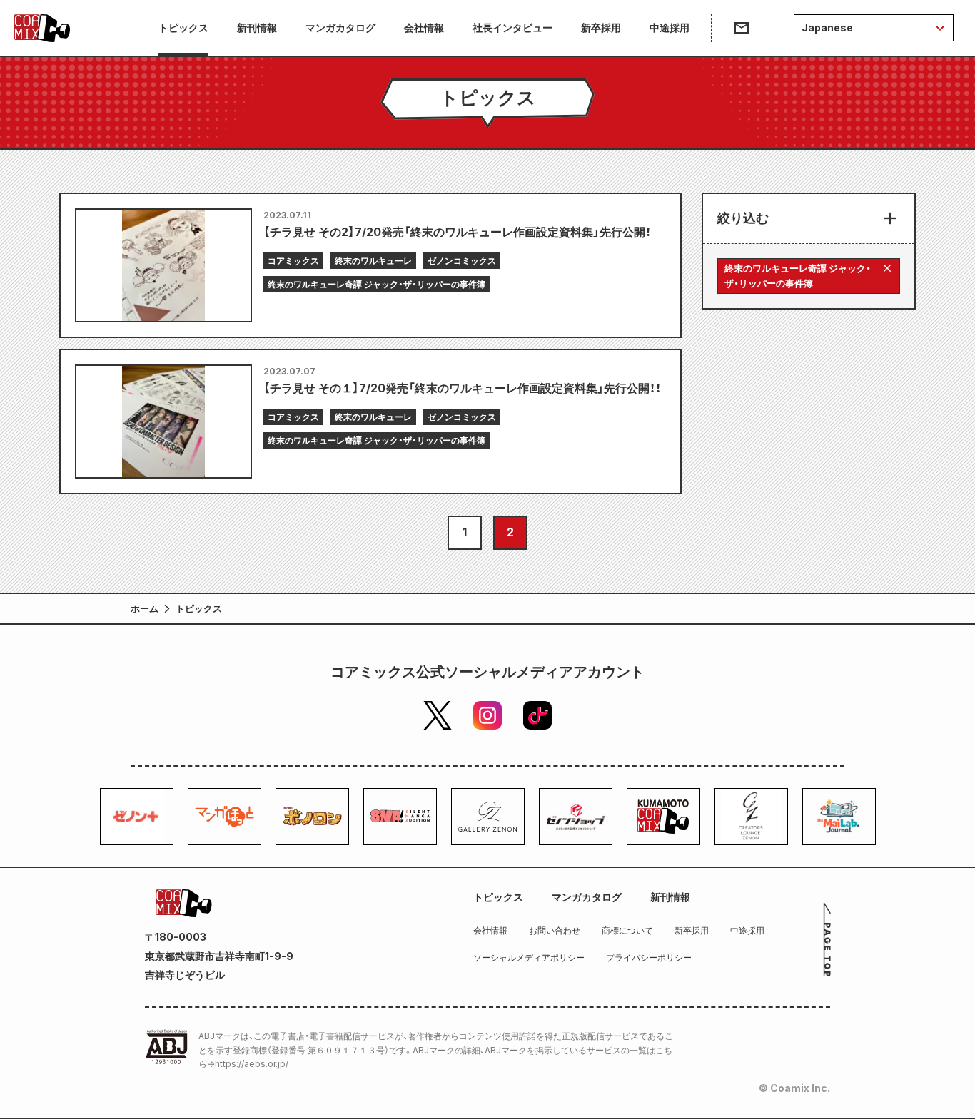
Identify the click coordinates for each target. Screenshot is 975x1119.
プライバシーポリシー (649, 957)
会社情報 (424, 27)
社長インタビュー (512, 27)
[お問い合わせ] (741, 28)
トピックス (183, 27)
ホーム (144, 608)
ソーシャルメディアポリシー (529, 957)
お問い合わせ (554, 930)
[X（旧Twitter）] (437, 715)
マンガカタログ (340, 27)
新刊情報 (257, 27)
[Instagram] (487, 715)
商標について (627, 930)
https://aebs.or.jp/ (251, 1063)
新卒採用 (601, 27)
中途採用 (669, 27)
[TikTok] (537, 715)
